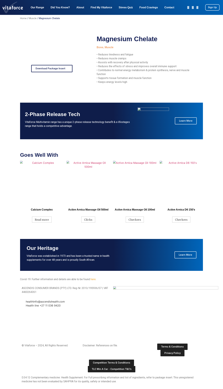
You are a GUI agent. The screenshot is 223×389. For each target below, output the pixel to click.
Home (23, 18)
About (80, 7)
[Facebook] (193, 7)
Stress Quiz (126, 7)
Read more (42, 219)
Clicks (88, 219)
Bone (100, 47)
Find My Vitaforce (101, 7)
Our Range (37, 7)
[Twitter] (197, 7)
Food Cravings (148, 7)
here (93, 279)
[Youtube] (188, 7)
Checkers (134, 219)
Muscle (33, 18)
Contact (169, 7)
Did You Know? (60, 7)
